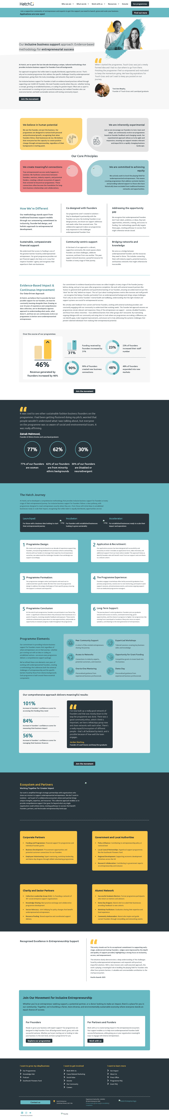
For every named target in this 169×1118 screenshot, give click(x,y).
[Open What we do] (88, 4)
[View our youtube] (30, 1112)
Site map (97, 1103)
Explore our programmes (39, 1041)
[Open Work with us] (104, 4)
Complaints (89, 1105)
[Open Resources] (118, 4)
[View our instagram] (26, 1112)
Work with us (95, 1041)
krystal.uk (29, 1115)
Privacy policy (90, 1103)
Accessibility (104, 1103)
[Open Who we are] (73, 4)
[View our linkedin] (22, 1112)
